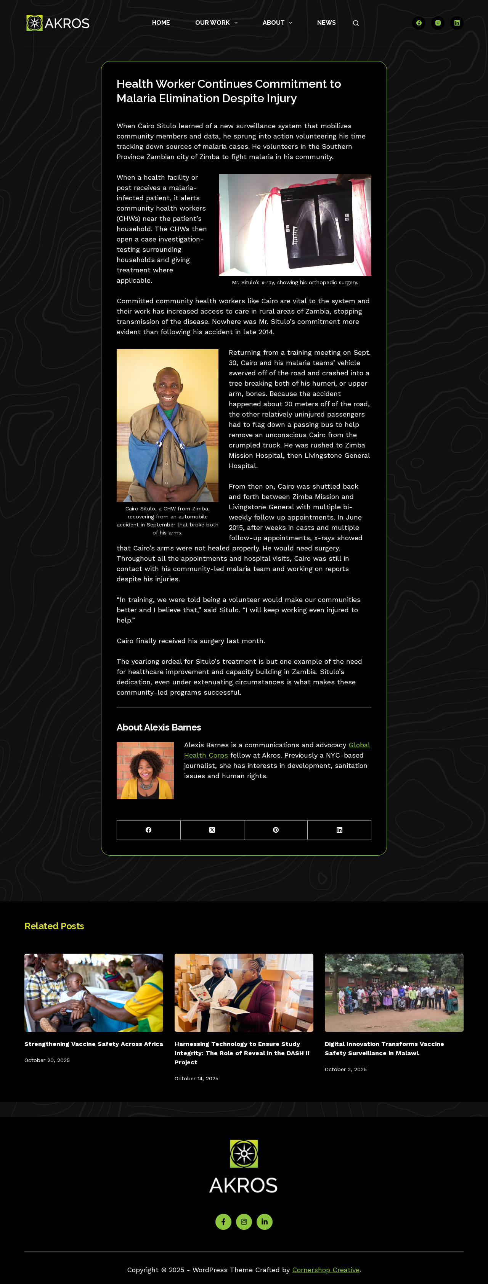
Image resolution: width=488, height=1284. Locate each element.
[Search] (356, 23)
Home (161, 22)
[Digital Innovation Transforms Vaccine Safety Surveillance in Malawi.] (394, 993)
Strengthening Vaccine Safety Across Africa (93, 1043)
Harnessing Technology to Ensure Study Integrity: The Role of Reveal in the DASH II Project (242, 1053)
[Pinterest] (276, 830)
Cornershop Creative (326, 1270)
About (274, 22)
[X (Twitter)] (212, 830)
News (326, 22)
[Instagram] (438, 23)
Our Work (212, 22)
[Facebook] (418, 23)
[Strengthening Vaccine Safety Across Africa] (93, 993)
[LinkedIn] (457, 23)
